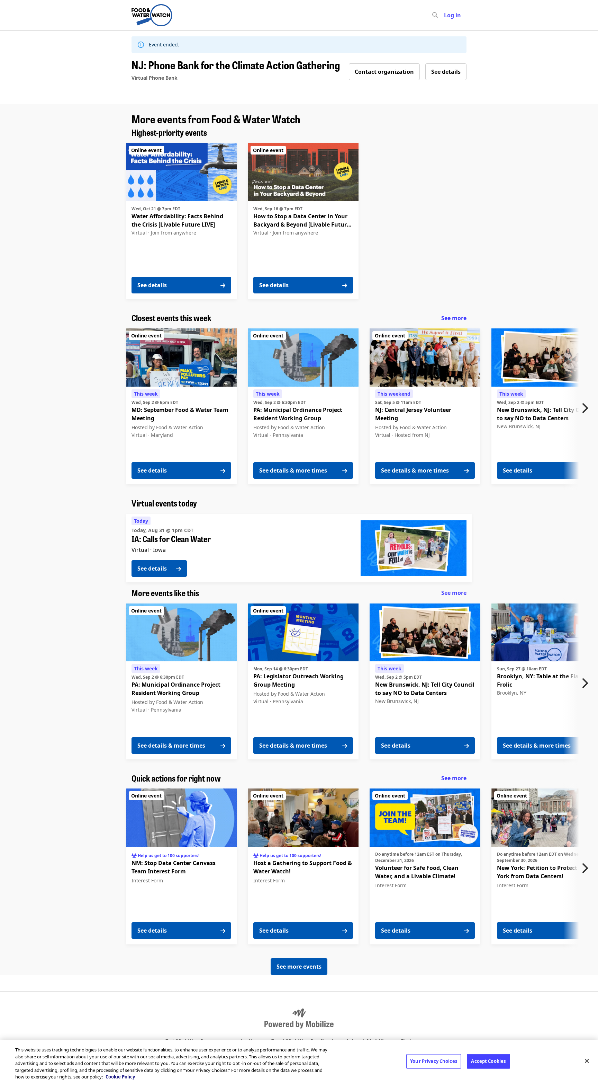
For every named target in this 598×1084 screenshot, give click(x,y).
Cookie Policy (120, 1077)
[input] (447, 15)
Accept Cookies (488, 1061)
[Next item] (586, 408)
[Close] (587, 1061)
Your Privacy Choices (433, 1061)
